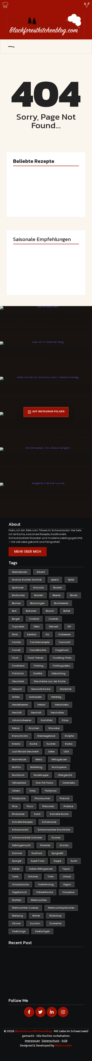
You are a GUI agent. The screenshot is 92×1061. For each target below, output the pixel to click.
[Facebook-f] (29, 1012)
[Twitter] (40, 1012)
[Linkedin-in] (52, 1012)
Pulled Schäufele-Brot (63, 278)
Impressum (32, 1041)
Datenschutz (50, 1041)
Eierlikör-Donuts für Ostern (28, 278)
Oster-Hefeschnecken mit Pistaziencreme (61, 197)
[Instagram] (63, 1012)
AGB (64, 1041)
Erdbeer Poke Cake (25, 200)
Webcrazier (63, 1045)
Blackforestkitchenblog (34, 1031)
